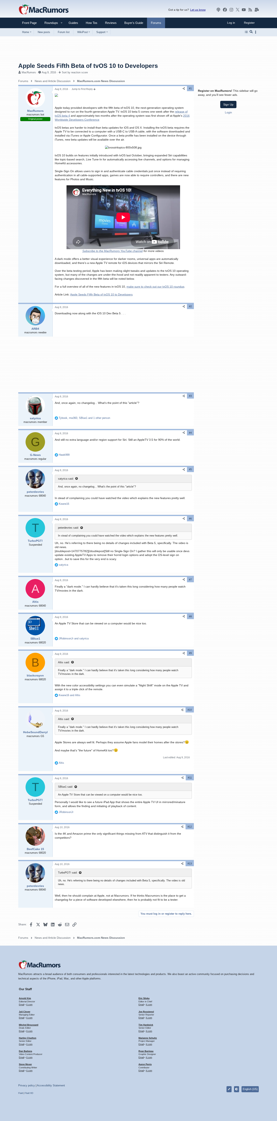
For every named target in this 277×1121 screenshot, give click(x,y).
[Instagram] (231, 10)
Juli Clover (24, 1011)
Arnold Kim (25, 998)
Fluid (20, 1093)
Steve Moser (25, 1064)
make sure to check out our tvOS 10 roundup (155, 286)
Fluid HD (29, 1093)
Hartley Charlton (27, 1038)
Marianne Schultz (147, 1038)
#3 (190, 396)
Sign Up (228, 104)
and (74, 638)
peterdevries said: (68, 527)
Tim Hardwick (145, 1025)
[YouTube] (244, 10)
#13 (190, 863)
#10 (190, 709)
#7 (190, 579)
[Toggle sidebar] (256, 32)
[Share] (183, 88)
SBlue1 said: (65, 786)
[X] (237, 10)
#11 (190, 777)
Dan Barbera (25, 1051)
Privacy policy (26, 1085)
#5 (190, 469)
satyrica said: (66, 478)
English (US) (250, 1089)
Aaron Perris (145, 1064)
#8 (190, 616)
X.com (29, 1004)
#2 (190, 306)
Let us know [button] (198, 9)
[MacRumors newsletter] (257, 10)
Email (21, 1004)
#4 (190, 432)
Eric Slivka (143, 998)
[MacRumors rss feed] (250, 10)
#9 (190, 653)
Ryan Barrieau (146, 1051)
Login (228, 112)
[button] (49, 23)
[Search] (251, 32)
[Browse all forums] (246, 32)
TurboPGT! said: (67, 872)
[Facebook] (225, 10)
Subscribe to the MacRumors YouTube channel (112, 251)
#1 (190, 88)
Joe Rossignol (146, 1011)
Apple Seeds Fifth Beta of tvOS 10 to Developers (101, 294)
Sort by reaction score (75, 72)
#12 (190, 826)
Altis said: (64, 662)
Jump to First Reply (82, 89)
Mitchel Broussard (28, 1025)
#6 (190, 518)
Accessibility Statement (51, 1085)
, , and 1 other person (84, 417)
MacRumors (29, 72)
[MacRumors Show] (218, 10)
